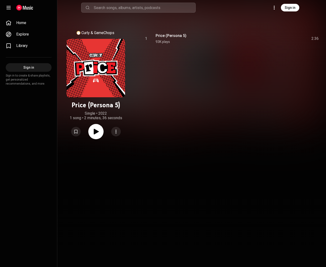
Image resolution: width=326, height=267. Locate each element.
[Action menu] (116, 131)
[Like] (279, 38)
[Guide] (8, 7)
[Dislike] (288, 38)
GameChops (104, 33)
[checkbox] (315, 38)
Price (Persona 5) (171, 35)
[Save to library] (76, 131)
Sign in (290, 8)
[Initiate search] (87, 7)
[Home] (24, 7)
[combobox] (144, 7)
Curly (85, 33)
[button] (76, 131)
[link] (28, 23)
